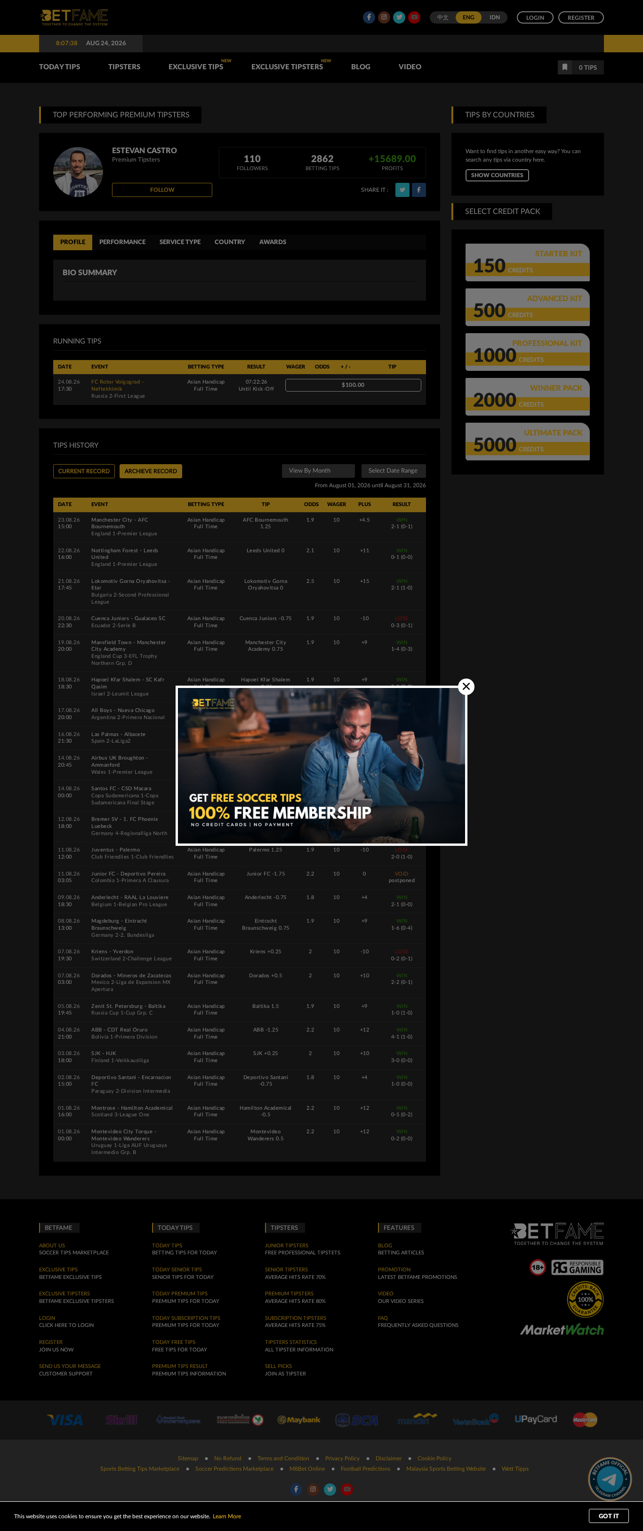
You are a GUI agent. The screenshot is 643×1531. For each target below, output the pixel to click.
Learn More (227, 1516)
